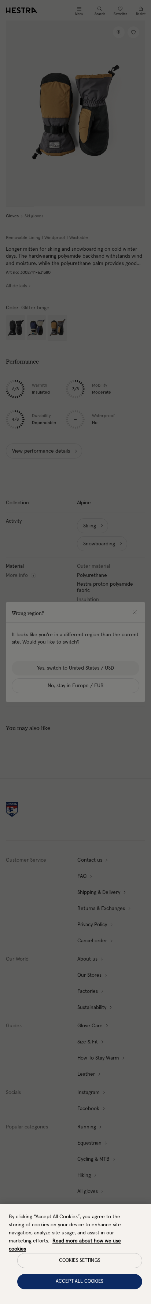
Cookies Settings (79, 1260)
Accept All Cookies (79, 1281)
